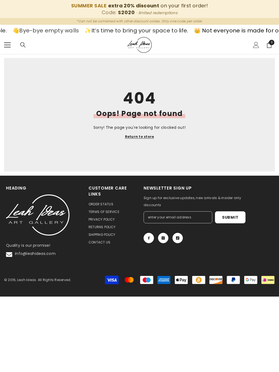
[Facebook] (149, 238)
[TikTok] (177, 238)
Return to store (139, 137)
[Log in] (256, 45)
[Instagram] (163, 238)
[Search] (23, 45)
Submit (230, 217)
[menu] (7, 45)
